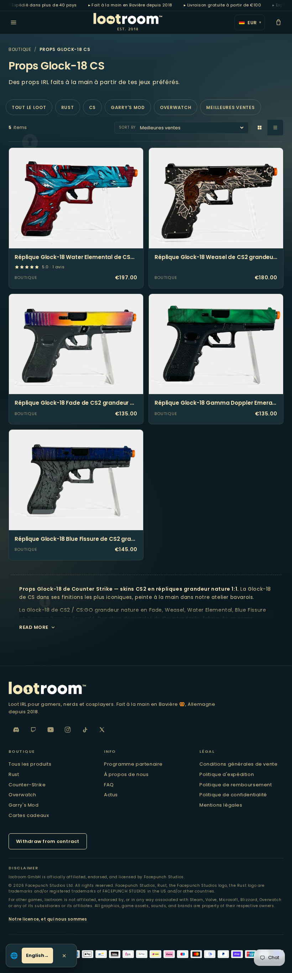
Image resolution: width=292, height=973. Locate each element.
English (35, 955)
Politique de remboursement (235, 784)
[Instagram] (67, 729)
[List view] (275, 127)
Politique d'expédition (226, 774)
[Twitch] (33, 729)
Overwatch (175, 107)
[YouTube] (50, 729)
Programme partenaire (133, 764)
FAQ (109, 784)
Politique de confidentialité (233, 794)
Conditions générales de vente (238, 764)
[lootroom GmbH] (146, 688)
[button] (278, 22)
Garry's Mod (128, 107)
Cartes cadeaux (29, 815)
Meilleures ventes (230, 107)
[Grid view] (259, 127)
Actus (111, 794)
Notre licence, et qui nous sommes (48, 919)
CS (92, 107)
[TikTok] (85, 729)
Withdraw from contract (47, 841)
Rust (67, 107)
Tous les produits (30, 764)
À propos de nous (126, 774)
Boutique (20, 49)
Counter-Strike (27, 784)
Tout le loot (29, 107)
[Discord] (16, 729)
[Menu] (13, 22)
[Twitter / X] (102, 729)
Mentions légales (221, 805)
